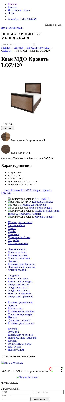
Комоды (12, 340)
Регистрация (16, 27)
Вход (4, 27)
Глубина (13, 178)
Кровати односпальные (21, 311)
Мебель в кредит (44, 216)
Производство (16, 184)
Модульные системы (20, 343)
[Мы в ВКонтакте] (12, 362)
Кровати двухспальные (21, 323)
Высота (12, 175)
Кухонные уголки (18, 278)
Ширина (13, 172)
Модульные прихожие (20, 296)
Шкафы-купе (15, 308)
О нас (11, 13)
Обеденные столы (18, 287)
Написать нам (16, 349)
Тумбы (12, 231)
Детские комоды (17, 252)
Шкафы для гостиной (20, 222)
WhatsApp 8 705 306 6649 (22, 19)
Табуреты (13, 275)
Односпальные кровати (21, 267)
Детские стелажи (17, 269)
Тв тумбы (13, 240)
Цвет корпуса (15, 181)
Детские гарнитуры (19, 258)
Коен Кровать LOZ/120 (18, 190)
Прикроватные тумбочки (22, 337)
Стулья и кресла (17, 249)
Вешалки (13, 328)
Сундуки (13, 261)
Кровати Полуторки (38, 47)
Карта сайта (15, 346)
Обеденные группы (19, 290)
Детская (18, 47)
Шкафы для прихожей (20, 334)
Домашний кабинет (19, 237)
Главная (12, 4)
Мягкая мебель (16, 225)
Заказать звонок (10, 388)
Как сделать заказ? (42, 201)
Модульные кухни (18, 284)
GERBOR (6, 50)
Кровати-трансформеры (21, 264)
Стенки (12, 228)
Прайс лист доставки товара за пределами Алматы (33, 212)
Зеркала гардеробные (20, 293)
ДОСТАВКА (42, 198)
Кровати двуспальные (20, 302)
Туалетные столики (19, 320)
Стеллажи (13, 234)
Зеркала (12, 305)
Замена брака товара (40, 207)
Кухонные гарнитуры (20, 281)
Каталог (12, 7)
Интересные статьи (19, 10)
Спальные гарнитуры (20, 314)
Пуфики (12, 317)
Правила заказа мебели (33, 204)
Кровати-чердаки (18, 255)
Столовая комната (18, 243)
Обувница (14, 331)
